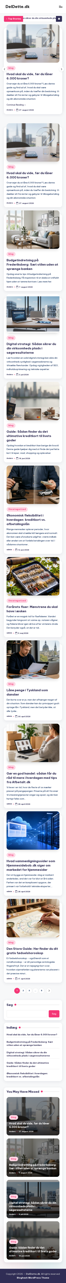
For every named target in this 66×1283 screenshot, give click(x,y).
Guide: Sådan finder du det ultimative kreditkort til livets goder (29, 432)
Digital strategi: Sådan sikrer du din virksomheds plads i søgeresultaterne (31, 345)
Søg (10, 1002)
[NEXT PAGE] (49, 987)
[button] (16, 101)
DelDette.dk (17, 6)
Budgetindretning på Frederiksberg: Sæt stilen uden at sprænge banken (32, 78)
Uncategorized (17, 506)
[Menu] (60, 7)
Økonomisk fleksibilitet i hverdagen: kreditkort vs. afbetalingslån (26, 516)
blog (11, 68)
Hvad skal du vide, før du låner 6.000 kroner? (32, 1031)
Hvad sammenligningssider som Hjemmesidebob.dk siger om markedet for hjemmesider (31, 862)
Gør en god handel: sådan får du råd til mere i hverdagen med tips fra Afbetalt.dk (32, 774)
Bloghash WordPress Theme (33, 1274)
